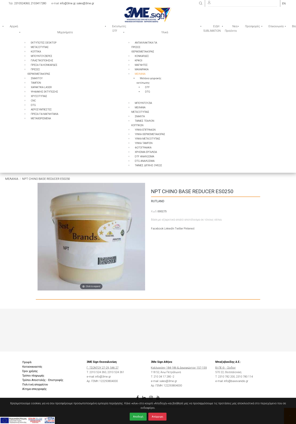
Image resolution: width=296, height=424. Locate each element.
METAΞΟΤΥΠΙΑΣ (40, 47)
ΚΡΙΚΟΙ (138, 60)
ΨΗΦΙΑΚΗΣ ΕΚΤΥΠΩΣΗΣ (44, 91)
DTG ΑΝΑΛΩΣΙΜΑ (145, 160)
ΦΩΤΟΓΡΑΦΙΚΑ (143, 147)
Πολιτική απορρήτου (35, 384)
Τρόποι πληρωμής (33, 375)
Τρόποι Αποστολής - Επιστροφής (42, 380)
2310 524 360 (97, 372)
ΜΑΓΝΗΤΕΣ (141, 64)
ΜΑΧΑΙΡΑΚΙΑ (142, 69)
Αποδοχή (138, 416)
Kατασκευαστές (32, 366)
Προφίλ (27, 362)
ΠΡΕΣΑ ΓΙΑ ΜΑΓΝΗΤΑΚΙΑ (44, 114)
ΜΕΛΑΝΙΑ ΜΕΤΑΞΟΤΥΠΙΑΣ (140, 109)
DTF (147, 87)
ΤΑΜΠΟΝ (36, 82)
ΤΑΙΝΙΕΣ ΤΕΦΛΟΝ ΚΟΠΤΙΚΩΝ (142, 123)
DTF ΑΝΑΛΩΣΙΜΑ (144, 156)
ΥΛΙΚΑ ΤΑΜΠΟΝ (143, 143)
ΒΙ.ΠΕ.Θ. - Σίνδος (225, 367)
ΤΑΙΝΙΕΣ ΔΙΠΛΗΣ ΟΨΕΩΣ (148, 165)
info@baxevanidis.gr (236, 381)
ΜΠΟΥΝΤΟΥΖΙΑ (143, 103)
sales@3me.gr (85, 3)
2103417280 (38, 3)
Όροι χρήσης (30, 371)
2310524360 (22, 3)
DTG (33, 105)
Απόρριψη (157, 416)
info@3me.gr (67, 3)
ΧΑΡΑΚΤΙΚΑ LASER (41, 87)
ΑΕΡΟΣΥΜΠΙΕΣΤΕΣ (41, 109)
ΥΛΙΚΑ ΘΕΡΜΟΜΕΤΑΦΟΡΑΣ (150, 134)
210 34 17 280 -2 (164, 376)
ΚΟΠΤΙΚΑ (36, 51)
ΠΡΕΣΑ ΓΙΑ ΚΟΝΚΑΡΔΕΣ (44, 64)
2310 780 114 (244, 376)
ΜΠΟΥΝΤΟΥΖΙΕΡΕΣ (41, 56)
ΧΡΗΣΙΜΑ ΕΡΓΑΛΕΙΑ (146, 152)
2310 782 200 (226, 376)
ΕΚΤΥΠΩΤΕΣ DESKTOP (44, 42)
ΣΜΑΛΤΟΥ (37, 78)
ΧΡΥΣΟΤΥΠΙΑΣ (39, 96)
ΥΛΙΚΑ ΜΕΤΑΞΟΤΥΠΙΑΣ (147, 138)
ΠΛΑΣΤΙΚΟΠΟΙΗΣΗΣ (42, 60)
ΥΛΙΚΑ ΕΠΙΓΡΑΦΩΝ (145, 129)
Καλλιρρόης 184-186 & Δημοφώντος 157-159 (179, 367)
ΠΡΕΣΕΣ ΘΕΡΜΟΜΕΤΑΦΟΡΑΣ (38, 71)
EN (284, 3)
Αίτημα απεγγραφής (34, 389)
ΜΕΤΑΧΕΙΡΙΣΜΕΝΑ (41, 118)
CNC (33, 100)
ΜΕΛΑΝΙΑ (140, 73)
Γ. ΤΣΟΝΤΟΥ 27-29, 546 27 (103, 367)
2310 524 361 (115, 372)
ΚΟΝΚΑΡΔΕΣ (142, 56)
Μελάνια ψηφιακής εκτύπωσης (149, 80)
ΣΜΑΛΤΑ (140, 116)
